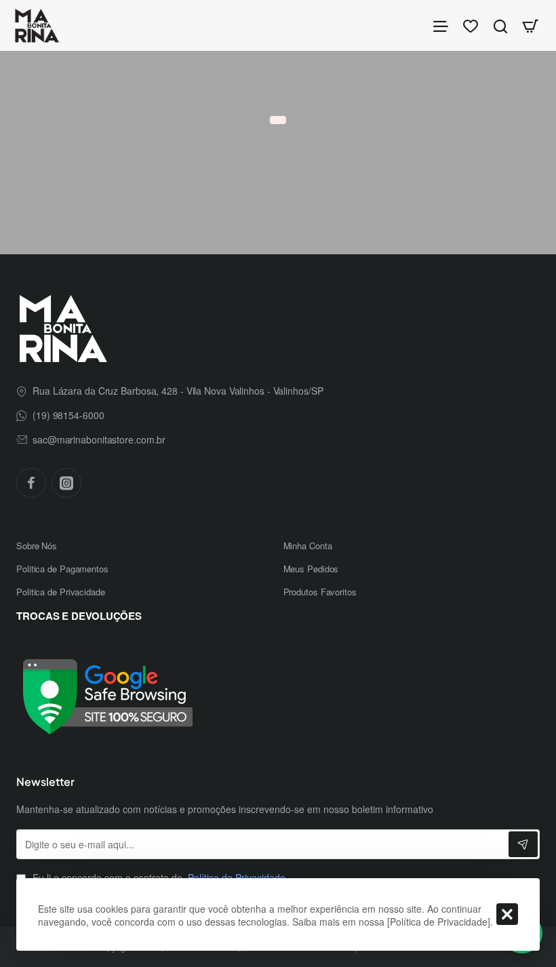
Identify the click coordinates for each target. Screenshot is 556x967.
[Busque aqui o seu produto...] (500, 25)
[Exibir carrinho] (530, 25)
